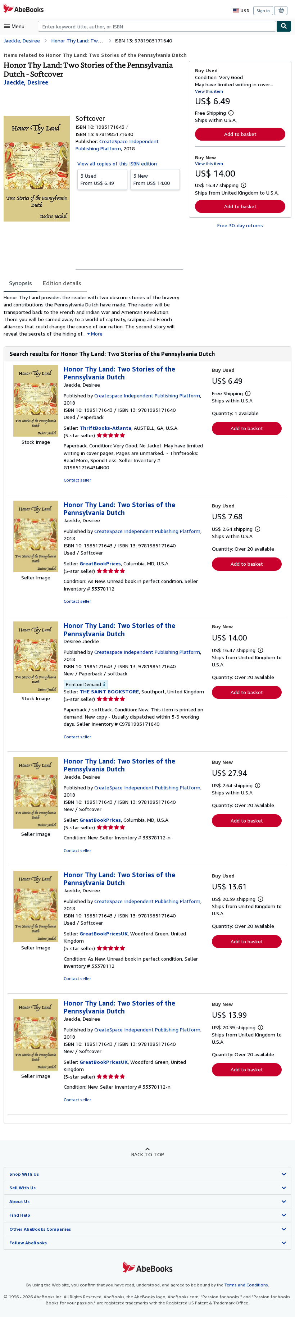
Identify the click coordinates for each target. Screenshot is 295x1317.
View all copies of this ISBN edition (117, 163)
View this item (209, 91)
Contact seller (77, 480)
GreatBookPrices (100, 563)
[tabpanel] (93, 316)
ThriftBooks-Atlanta (105, 428)
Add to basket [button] (240, 134)
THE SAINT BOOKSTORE (109, 691)
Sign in (263, 10)
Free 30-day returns (240, 225)
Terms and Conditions (246, 1285)
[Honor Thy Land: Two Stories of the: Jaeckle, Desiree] (35, 435)
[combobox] (157, 26)
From (97, 179)
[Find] (284, 26)
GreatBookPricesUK (104, 933)
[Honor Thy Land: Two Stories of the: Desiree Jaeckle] (35, 691)
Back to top (147, 1154)
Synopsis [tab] (20, 283)
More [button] (97, 334)
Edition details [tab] (62, 283)
